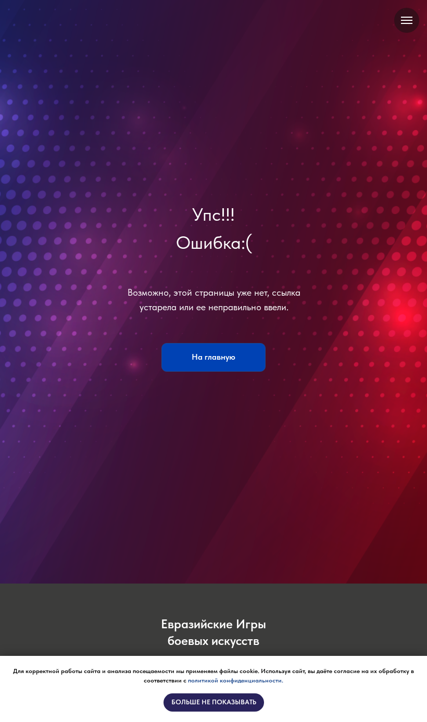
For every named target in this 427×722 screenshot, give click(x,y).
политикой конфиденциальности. (235, 680)
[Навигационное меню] (406, 20)
